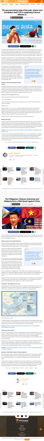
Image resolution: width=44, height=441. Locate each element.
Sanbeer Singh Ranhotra (17, 17)
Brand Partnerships (22, 434)
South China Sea (25, 288)
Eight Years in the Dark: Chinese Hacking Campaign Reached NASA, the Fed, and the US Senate (24, 170)
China (32, 17)
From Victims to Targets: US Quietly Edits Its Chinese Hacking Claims (11, 169)
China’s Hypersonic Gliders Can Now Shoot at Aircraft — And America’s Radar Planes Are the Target (38, 170)
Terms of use (22, 435)
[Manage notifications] (41, 429)
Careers (22, 432)
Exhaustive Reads (34, 142)
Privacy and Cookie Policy (18, 439)
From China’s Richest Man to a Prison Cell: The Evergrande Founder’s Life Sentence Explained (11, 180)
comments (8, 94)
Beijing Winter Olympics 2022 (17, 142)
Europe (38, 4)
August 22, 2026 (24, 184)
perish (41, 55)
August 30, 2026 (10, 173)
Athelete (9, 142)
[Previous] (32, 81)
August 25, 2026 (37, 175)
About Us (22, 425)
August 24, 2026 (10, 185)
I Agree (27, 439)
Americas (11, 4)
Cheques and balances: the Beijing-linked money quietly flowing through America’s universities (33, 76)
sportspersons (27, 133)
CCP (25, 142)
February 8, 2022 (27, 17)
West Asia (33, 4)
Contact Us (22, 427)
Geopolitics (31, 204)
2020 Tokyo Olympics (12, 108)
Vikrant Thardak (16, 204)
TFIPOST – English (22, 428)
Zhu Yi (5, 59)
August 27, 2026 (24, 175)
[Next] (34, 81)
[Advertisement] (22, 192)
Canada (16, 4)
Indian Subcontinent (24, 4)
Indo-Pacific (5, 4)
